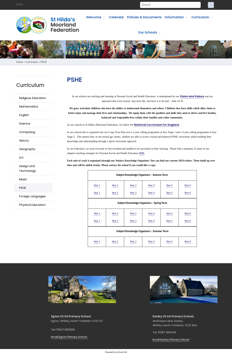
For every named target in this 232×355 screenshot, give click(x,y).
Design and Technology (27, 168)
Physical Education (32, 205)
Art (21, 158)
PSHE (43, 61)
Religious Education (32, 98)
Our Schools (147, 32)
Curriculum (200, 17)
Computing (27, 132)
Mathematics (28, 106)
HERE (141, 153)
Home (19, 4)
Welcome (93, 17)
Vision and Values (192, 96)
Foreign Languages (32, 196)
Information (174, 17)
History (24, 140)
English (24, 115)
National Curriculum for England (156, 125)
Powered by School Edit (116, 352)
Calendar (116, 17)
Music (23, 179)
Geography (27, 149)
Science (24, 123)
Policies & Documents (144, 17)
